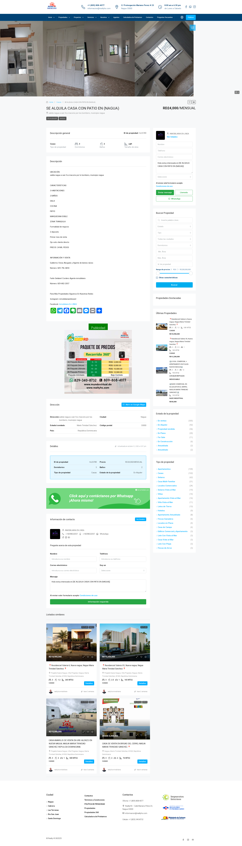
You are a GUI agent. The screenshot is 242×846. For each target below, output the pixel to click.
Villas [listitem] (160, 494)
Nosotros (103, 17)
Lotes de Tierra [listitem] (164, 506)
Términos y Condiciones (94, 800)
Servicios (90, 17)
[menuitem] (182, 17)
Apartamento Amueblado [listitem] (169, 515)
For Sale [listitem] (161, 437)
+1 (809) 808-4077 (96, 5)
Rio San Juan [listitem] (53, 814)
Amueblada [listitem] (163, 446)
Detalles (89, 683)
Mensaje (54, 577)
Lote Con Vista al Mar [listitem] (167, 535)
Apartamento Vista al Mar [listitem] (169, 498)
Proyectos (77, 17)
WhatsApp (104, 534)
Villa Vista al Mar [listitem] (165, 502)
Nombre (53, 554)
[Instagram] (188, 840)
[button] (189, 102)
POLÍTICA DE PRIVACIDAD (94, 804)
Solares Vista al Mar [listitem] (167, 490)
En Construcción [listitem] (165, 441)
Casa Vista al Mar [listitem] (166, 540)
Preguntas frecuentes (165, 17)
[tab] (193, 28)
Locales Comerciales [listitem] (167, 486)
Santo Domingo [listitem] (54, 818)
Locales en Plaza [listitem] (165, 523)
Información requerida (98, 602)
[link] (71, 642)
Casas (58, 102)
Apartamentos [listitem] (164, 469)
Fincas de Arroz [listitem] (165, 548)
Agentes (116, 17)
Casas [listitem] (160, 473)
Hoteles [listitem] (161, 510)
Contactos (149, 17)
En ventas (84, 702)
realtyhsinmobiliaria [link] (60, 691)
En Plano (85, 627)
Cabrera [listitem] (51, 806)
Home (51, 102)
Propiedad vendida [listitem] (166, 429)
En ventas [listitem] (162, 421)
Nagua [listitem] (50, 802)
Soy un (103, 565)
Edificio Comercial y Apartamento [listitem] (173, 531)
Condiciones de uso (88, 595)
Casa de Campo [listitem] (165, 527)
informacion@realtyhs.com (99, 8)
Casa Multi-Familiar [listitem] (166, 481)
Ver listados (140, 519)
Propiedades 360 (91, 812)
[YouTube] (193, 840)
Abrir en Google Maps (135, 404)
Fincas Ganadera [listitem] (165, 519)
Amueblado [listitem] (163, 450)
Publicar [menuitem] (191, 17)
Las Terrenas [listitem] (53, 810)
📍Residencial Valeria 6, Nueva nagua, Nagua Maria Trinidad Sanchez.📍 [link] (180, 322)
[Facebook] (183, 840)
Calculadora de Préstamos (132, 17)
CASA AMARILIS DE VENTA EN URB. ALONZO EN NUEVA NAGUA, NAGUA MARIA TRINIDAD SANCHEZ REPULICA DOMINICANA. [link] (70, 743)
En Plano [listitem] (162, 433)
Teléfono (104, 554)
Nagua (62, 118)
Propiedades (62, 17)
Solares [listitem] (161, 477)
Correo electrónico (58, 565)
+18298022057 (72, 534)
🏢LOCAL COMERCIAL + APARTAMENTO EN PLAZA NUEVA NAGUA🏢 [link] (178, 364)
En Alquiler (52, 118)
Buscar (174, 285)
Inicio (50, 17)
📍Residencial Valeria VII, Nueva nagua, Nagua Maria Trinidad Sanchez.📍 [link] (181, 341)
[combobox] (123, 570)
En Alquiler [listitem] (162, 425)
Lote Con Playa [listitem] (164, 544)
